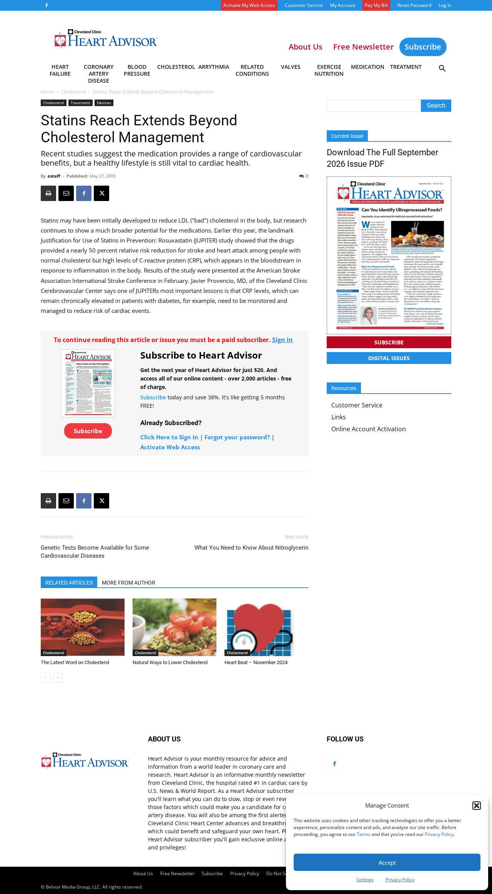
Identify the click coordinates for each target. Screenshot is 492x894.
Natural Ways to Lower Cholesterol (170, 662)
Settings (365, 879)
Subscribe (423, 47)
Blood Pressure (137, 70)
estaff (54, 176)
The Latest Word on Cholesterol (75, 662)
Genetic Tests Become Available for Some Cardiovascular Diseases (95, 551)
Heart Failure (60, 70)
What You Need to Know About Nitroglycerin (251, 547)
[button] (476, 805)
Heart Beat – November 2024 (256, 662)
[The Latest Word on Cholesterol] (83, 627)
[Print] (48, 193)
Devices (104, 102)
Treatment (406, 66)
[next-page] (58, 678)
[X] (101, 193)
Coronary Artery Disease (98, 71)
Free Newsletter (177, 873)
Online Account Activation (368, 429)
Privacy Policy (439, 834)
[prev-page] (45, 678)
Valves (291, 66)
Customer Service (304, 5)
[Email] (66, 193)
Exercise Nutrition (329, 70)
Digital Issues (389, 358)
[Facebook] (46, 5)
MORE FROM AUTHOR (128, 583)
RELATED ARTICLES (69, 583)
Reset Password (414, 5)
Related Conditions (252, 70)
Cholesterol (175, 66)
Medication (367, 66)
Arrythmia (213, 66)
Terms (364, 834)
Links (338, 417)
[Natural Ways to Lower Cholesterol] (174, 627)
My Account (342, 5)
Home (47, 91)
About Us (143, 873)
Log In (445, 5)
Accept (387, 862)
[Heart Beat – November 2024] (266, 627)
